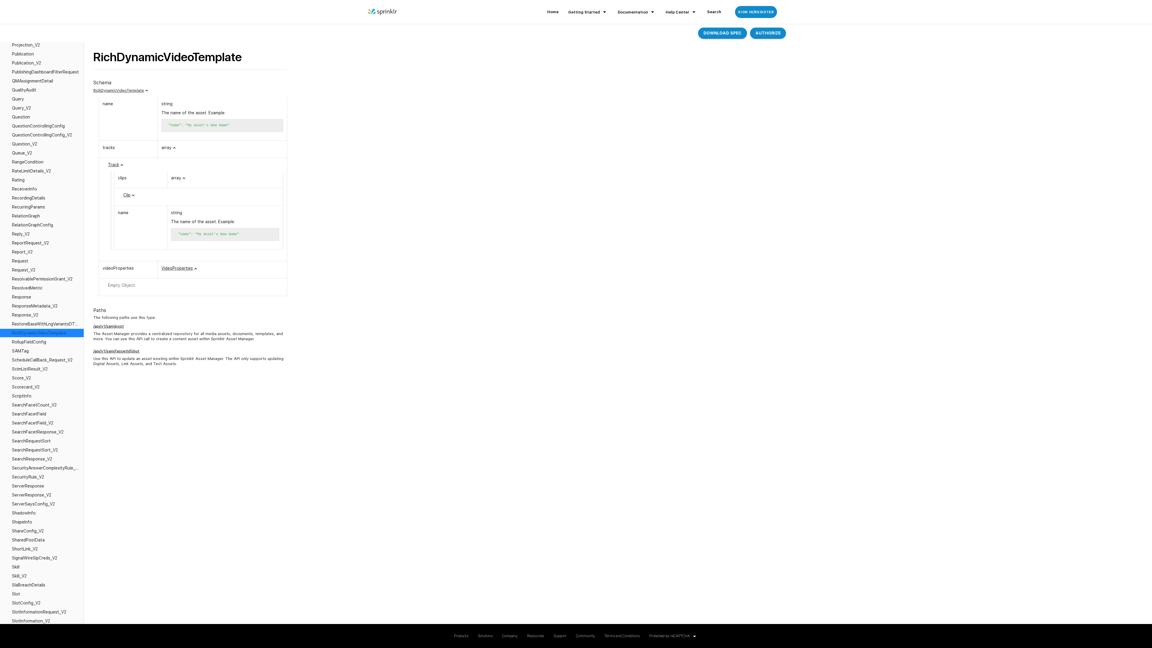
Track (113, 164)
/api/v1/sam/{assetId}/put (116, 351)
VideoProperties (177, 268)
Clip (126, 195)
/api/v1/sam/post (108, 326)
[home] (382, 12)
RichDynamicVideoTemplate (118, 90)
